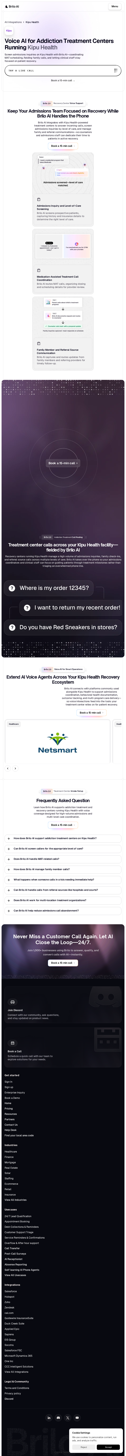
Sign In (8, 1081)
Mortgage (10, 1162)
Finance (9, 1157)
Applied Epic (12, 1329)
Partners (10, 1119)
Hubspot (9, 1296)
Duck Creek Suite (14, 1323)
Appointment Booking (17, 1221)
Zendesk (9, 1307)
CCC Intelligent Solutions (19, 1366)
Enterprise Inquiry (15, 1092)
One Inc (9, 1361)
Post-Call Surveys (15, 1253)
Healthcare (11, 1151)
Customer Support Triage (19, 1232)
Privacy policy (13, 1393)
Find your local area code (19, 1135)
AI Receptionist (13, 1259)
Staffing (9, 1178)
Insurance (10, 1194)
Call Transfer (12, 1248)
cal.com (9, 1312)
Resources (11, 1114)
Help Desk (11, 1130)
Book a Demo (12, 1098)
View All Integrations (16, 1371)
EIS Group (10, 1339)
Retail (8, 1189)
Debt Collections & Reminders (22, 1226)
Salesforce (11, 1291)
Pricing (9, 1108)
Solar (8, 1173)
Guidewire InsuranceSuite (19, 1318)
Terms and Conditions (17, 1388)
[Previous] (8, 768)
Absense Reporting (16, 1264)
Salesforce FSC (13, 1350)
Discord (9, 1398)
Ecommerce (11, 1183)
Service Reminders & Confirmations (25, 1237)
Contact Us (11, 1124)
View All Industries (16, 1199)
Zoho (7, 1302)
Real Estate (11, 1167)
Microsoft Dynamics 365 (18, 1355)
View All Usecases (15, 1275)
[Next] (15, 768)
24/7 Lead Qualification (18, 1216)
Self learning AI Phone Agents (22, 1269)
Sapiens (9, 1334)
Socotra (9, 1345)
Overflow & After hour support (22, 1243)
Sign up (9, 1087)
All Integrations (13, 22)
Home (8, 1103)
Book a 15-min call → (63, 80)
